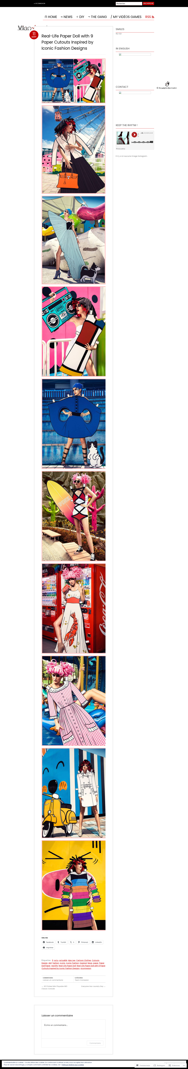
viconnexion (85, 968)
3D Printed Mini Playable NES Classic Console (54, 987)
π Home (51, 17)
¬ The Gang (97, 17)
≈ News (66, 17)
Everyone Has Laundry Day (93, 986)
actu (56, 960)
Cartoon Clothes (83, 960)
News (90, 963)
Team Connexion (82, 980)
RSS (148, 17)
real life (54, 965)
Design (45, 963)
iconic (62, 963)
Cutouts (95, 960)
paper (95, 963)
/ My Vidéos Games (126, 17)
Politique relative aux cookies (73, 1065)
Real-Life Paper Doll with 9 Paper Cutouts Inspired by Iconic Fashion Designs (67, 42)
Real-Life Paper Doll (67, 965)
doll (50, 963)
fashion (55, 963)
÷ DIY (80, 17)
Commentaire (95, 1043)
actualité (63, 960)
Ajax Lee (71, 960)
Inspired (83, 963)
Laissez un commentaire (53, 980)
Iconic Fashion (72, 963)
